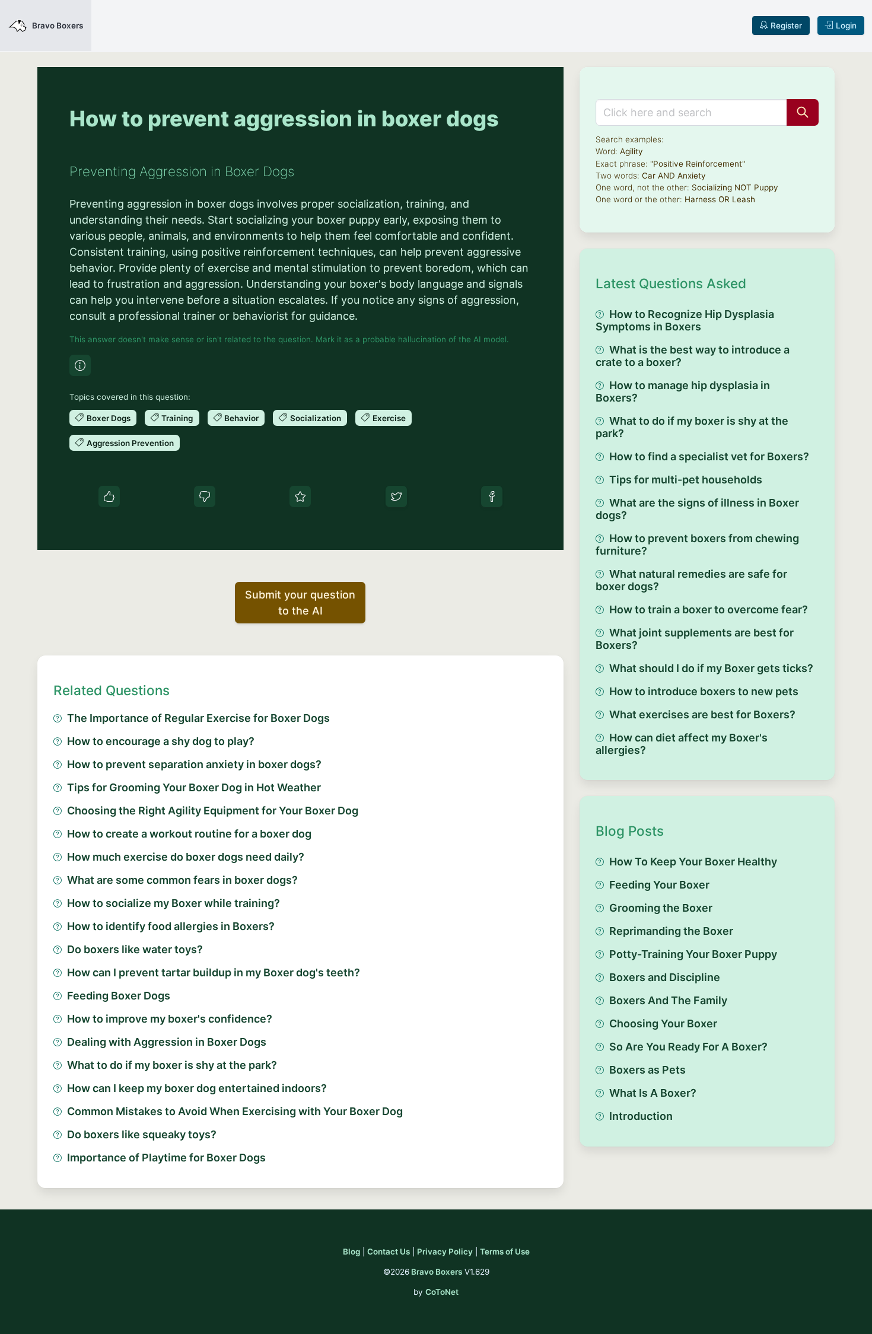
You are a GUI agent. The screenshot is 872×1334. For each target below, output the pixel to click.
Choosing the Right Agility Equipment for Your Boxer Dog (212, 810)
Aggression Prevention (130, 443)
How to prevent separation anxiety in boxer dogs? (194, 764)
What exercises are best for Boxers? (702, 714)
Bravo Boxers (436, 1271)
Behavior (241, 418)
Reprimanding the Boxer (671, 931)
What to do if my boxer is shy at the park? (172, 1065)
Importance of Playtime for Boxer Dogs (166, 1157)
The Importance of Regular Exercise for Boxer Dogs (198, 718)
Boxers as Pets (647, 1070)
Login (846, 25)
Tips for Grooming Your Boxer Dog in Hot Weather (194, 787)
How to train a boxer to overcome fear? (708, 609)
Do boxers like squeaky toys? (142, 1134)
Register (786, 25)
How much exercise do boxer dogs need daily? (185, 857)
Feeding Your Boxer (659, 884)
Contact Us (388, 1251)
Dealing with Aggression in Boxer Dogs (166, 1042)
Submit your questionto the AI (300, 602)
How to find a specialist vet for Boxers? (709, 456)
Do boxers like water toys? (135, 949)
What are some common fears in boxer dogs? (182, 880)
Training (177, 418)
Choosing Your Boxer (663, 1023)
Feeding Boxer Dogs (118, 995)
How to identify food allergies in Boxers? (171, 926)
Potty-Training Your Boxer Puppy (693, 954)
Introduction (641, 1116)
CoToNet (442, 1292)
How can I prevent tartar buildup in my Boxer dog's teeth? (213, 972)
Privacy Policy (445, 1251)
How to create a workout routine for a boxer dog (189, 833)
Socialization (315, 418)
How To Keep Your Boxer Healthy (693, 861)
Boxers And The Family (668, 1000)
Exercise (389, 418)
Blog (351, 1251)
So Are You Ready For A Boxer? (688, 1046)
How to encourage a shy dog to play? (160, 741)
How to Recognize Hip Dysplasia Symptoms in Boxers (685, 320)
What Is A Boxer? (652, 1093)
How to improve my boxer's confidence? (169, 1019)
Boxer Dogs (109, 418)
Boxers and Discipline (664, 977)
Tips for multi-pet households (685, 479)
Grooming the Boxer (660, 908)
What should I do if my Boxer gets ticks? (711, 668)
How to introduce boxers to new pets (703, 691)
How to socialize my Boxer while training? (173, 903)
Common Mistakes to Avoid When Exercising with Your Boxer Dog (235, 1111)
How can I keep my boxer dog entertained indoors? (197, 1088)
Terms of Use (505, 1251)
